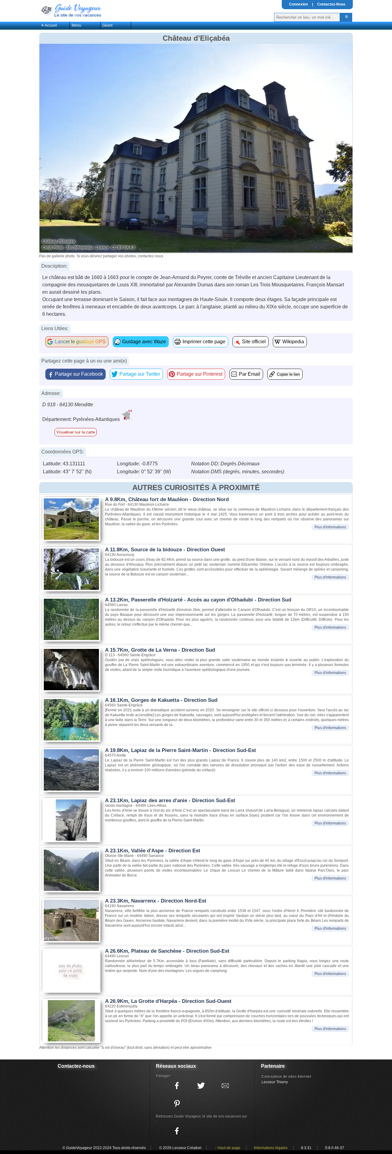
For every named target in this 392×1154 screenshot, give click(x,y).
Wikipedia (293, 341)
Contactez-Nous (331, 4)
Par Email (249, 374)
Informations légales (271, 1148)
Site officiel (254, 341)
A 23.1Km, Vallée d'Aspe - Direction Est (152, 851)
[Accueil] (70, 10)
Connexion (298, 4)
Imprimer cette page (204, 341)
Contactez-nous (76, 1066)
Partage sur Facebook (79, 374)
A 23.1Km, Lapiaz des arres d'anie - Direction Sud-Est (170, 800)
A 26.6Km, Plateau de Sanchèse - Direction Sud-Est (167, 951)
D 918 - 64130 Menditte (67, 404)
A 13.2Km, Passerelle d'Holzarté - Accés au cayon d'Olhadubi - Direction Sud (198, 600)
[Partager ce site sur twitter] (201, 1085)
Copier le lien (288, 374)
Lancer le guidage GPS (80, 341)
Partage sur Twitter (139, 374)
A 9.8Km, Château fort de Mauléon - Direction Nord (167, 499)
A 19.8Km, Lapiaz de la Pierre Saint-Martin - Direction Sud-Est (180, 750)
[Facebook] (176, 1131)
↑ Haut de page (227, 1148)
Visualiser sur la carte (75, 432)
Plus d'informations (330, 527)
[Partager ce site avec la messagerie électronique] (225, 1085)
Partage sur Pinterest (199, 374)
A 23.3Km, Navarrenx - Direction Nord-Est (155, 901)
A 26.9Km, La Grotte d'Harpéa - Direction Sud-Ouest (168, 1001)
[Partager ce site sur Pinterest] (176, 1103)
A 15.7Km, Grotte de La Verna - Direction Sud (160, 650)
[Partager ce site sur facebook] (176, 1085)
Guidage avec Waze (144, 341)
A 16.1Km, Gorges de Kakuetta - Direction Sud (161, 700)
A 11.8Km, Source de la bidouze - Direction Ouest (165, 550)
